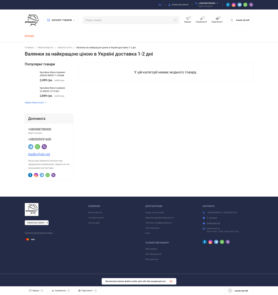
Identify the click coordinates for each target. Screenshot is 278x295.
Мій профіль (151, 249)
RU (160, 5)
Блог (147, 233)
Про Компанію (152, 228)
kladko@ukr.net (39, 154)
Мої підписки (151, 259)
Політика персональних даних (39, 233)
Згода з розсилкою (154, 212)
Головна (29, 47)
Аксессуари (94, 223)
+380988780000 (207, 3)
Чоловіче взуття (96, 217)
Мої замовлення (153, 254)
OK (170, 281)
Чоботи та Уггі (64, 47)
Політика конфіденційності (158, 223)
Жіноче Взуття (45, 47)
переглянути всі (34, 102)
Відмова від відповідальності (159, 217)
